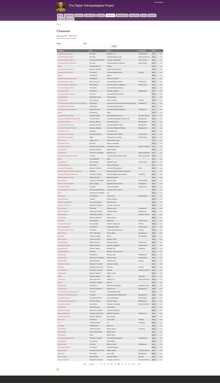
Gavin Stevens (62, 180)
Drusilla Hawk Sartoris (65, 202)
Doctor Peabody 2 (63, 211)
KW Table (61, 19)
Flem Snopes (62, 255)
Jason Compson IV (64, 360)
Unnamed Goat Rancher (65, 72)
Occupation (142, 51)
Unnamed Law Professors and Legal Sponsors (72, 103)
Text (85, 43)
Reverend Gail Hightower (66, 183)
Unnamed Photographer (65, 168)
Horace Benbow (63, 242)
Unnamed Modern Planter (66, 125)
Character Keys (122, 15)
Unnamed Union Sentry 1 (66, 137)
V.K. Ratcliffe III (62, 270)
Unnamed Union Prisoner (66, 134)
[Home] (61, 7)
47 (115, 364)
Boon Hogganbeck (64, 227)
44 (104, 364)
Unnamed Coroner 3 (64, 122)
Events (143, 15)
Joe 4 (59, 193)
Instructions (69, 15)
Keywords (152, 15)
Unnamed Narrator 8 (64, 347)
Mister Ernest (62, 233)
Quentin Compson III (64, 205)
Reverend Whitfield (64, 313)
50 (125, 364)
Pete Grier (61, 221)
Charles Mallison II (63, 251)
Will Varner (61, 353)
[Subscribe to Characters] (58, 369)
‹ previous (91, 364)
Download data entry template (66, 38)
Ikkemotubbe (62, 341)
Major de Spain (62, 356)
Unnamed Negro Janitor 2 (66, 57)
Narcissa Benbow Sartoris (66, 177)
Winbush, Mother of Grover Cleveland (69, 171)
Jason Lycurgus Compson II (66, 60)
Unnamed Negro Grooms (66, 115)
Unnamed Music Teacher (65, 82)
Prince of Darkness (64, 165)
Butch (59, 159)
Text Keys (79, 15)
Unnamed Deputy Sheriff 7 (66, 338)
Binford (60, 75)
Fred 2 (60, 66)
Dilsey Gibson (62, 350)
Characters (110, 15)
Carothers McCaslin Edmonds (67, 301)
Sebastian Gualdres (64, 245)
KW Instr (70, 19)
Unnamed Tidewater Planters (67, 128)
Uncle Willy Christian (64, 304)
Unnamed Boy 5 (63, 97)
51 (129, 364)
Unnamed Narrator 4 (64, 298)
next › (134, 364)
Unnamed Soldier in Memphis (67, 85)
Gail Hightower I (63, 162)
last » (139, 364)
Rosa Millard (62, 332)
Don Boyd (61, 326)
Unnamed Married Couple (66, 106)
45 (108, 364)
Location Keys (90, 15)
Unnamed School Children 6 (67, 94)
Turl (59, 322)
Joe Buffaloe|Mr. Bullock (65, 54)
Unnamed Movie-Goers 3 (66, 69)
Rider (59, 276)
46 (111, 364)
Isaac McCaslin (62, 248)
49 (122, 364)
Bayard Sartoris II (63, 199)
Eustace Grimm (62, 100)
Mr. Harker (61, 236)
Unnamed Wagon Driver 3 (66, 88)
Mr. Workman (62, 153)
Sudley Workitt (62, 149)
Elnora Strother (62, 214)
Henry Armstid (62, 261)
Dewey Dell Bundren (64, 224)
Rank (153, 51)
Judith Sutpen (62, 273)
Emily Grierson (62, 239)
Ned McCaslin (62, 285)
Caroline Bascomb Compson (67, 190)
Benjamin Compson (64, 310)
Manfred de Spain (63, 91)
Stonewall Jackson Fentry (66, 230)
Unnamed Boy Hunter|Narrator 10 (68, 292)
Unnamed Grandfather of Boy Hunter (69, 119)
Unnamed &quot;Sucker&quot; (67, 78)
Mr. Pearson (61, 196)
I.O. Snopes (61, 279)
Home (60, 15)
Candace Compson (64, 264)
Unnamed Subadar (64, 187)
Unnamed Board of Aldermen (67, 63)
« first (84, 364)
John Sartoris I (62, 289)
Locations (101, 15)
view (160, 54)
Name (59, 43)
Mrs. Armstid (62, 307)
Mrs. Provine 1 (62, 140)
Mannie (60, 282)
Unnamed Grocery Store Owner (67, 156)
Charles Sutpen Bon (64, 316)
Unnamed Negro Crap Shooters (68, 174)
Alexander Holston (63, 143)
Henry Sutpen (62, 217)
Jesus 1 (60, 112)
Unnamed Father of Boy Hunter (67, 295)
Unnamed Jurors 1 (63, 131)
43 (101, 364)
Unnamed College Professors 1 (67, 109)
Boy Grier (61, 267)
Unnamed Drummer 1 (64, 146)
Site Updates (159, 2)
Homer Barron (62, 329)
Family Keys (134, 15)
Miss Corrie (61, 319)
